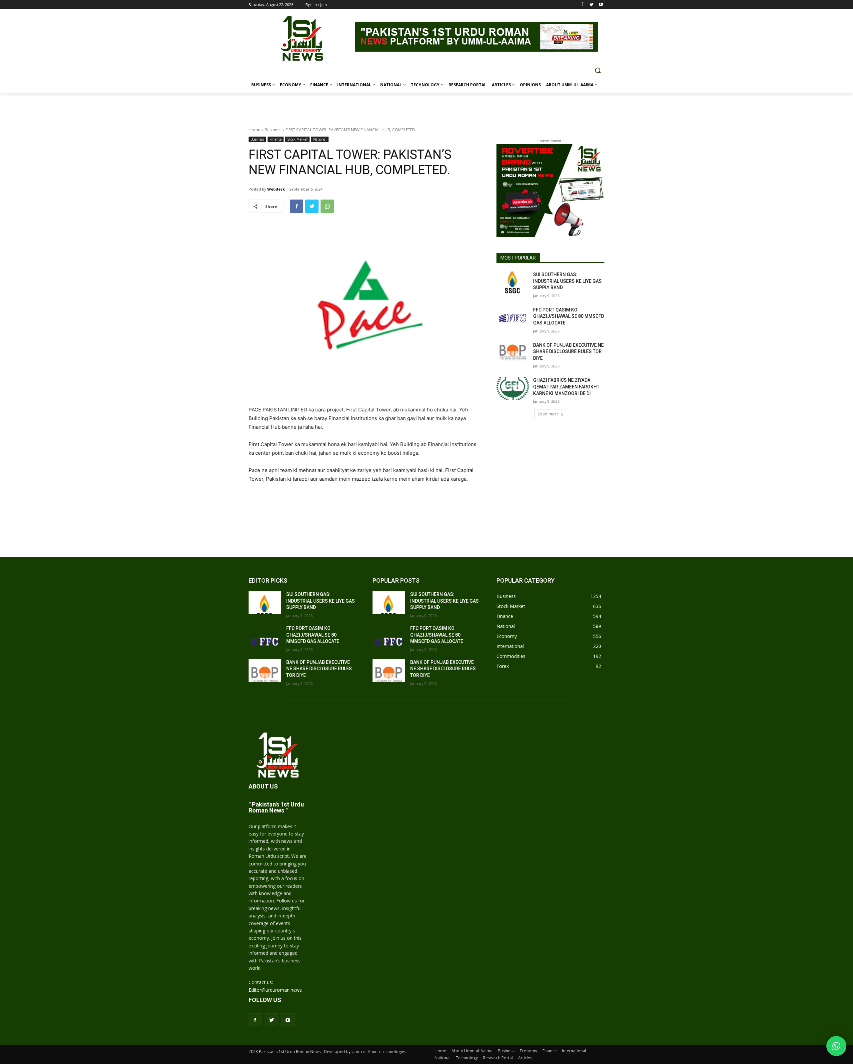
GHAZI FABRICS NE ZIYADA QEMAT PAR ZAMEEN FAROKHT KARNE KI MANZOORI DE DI (566, 386)
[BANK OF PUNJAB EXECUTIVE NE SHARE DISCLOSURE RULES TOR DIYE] (512, 353)
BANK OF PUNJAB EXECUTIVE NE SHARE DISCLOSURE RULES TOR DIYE (568, 351)
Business (273, 130)
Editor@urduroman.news (275, 990)
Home (254, 130)
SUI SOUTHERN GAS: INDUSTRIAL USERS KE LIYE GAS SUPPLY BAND (567, 281)
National (320, 139)
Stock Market (297, 139)
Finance (276, 139)
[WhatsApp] (327, 206)
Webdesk (276, 189)
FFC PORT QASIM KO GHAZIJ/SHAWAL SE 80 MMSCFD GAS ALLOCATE (568, 316)
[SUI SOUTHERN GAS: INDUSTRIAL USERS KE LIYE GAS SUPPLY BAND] (512, 282)
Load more (548, 414)
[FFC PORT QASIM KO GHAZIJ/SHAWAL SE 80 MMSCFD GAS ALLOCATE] (512, 318)
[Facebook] (582, 5)
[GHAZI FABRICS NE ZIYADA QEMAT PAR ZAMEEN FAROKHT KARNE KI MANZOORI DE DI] (512, 388)
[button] (597, 70)
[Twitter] (591, 5)
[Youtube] (600, 5)
